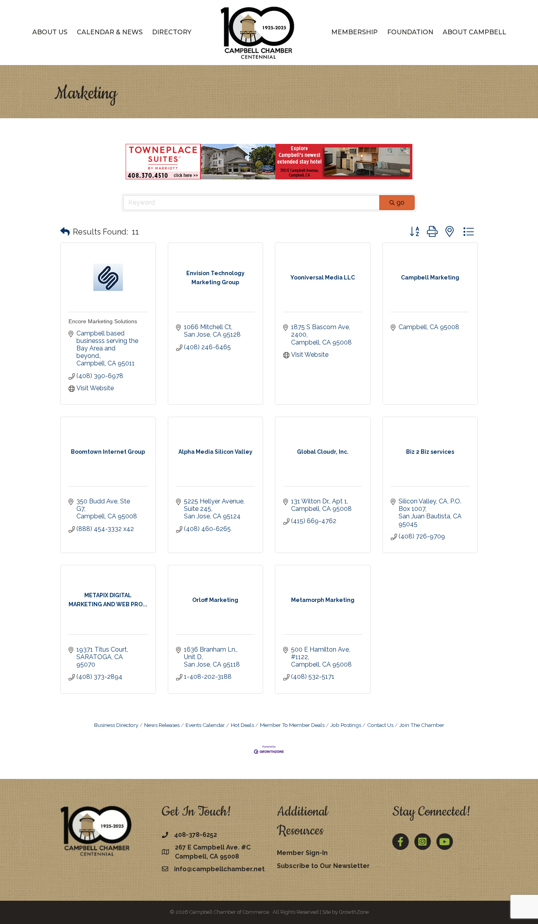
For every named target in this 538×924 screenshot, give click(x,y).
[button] (65, 232)
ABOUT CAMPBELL (474, 32)
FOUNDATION (410, 32)
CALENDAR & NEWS (110, 32)
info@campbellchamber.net (219, 869)
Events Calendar (205, 725)
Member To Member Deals (292, 725)
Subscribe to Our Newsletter (323, 866)
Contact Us (380, 725)
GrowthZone (354, 912)
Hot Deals (242, 725)
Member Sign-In (302, 853)
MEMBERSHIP (354, 32)
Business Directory (116, 725)
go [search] (400, 202)
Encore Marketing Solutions (103, 321)
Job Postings (345, 725)
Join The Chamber (421, 725)
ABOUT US (49, 32)
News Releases (162, 725)
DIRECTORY (171, 32)
